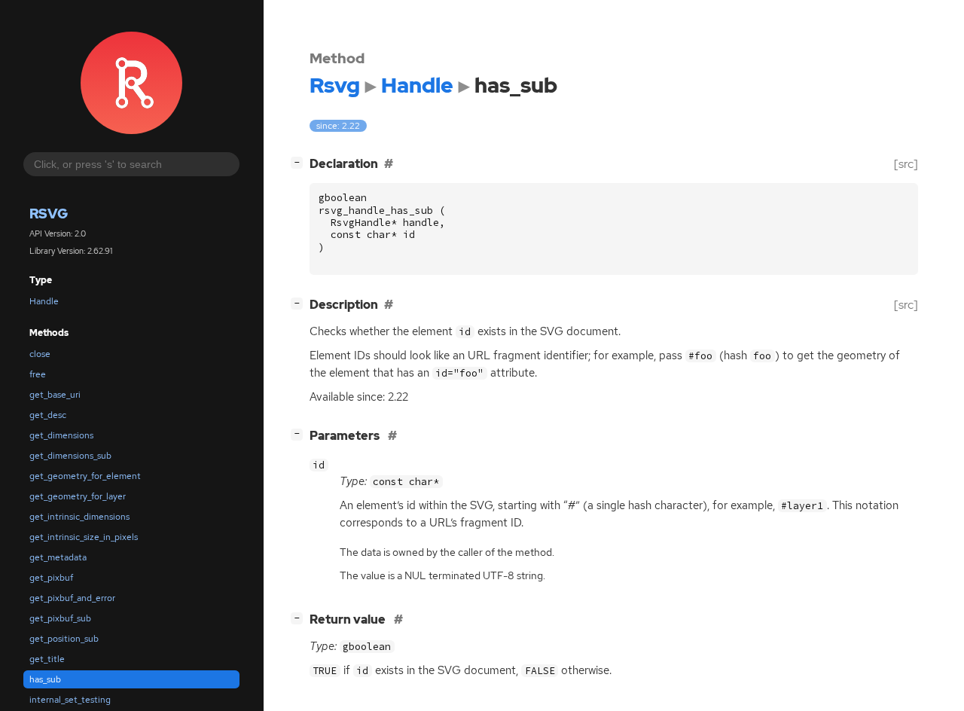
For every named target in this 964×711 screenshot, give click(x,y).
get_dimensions (61, 435)
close (39, 354)
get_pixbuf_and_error (72, 598)
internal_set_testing (70, 700)
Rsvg (48, 213)
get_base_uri (55, 395)
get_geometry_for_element (85, 476)
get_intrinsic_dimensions (79, 517)
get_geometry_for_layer (77, 496)
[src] (906, 164)
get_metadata (58, 557)
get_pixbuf (51, 578)
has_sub (45, 679)
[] (300, 162)
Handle (44, 301)
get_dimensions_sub (70, 456)
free (37, 374)
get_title (47, 659)
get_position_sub (64, 639)
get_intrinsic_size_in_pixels (83, 537)
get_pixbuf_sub (60, 618)
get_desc (47, 415)
